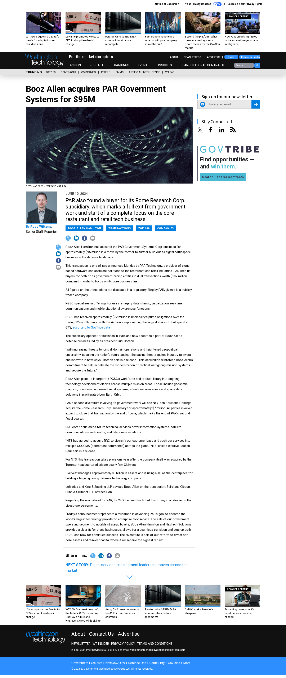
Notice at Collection (167, 4)
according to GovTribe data (91, 327)
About (174, 57)
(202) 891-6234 (110, 649)
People (105, 72)
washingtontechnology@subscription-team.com (158, 649)
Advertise (213, 57)
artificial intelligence (144, 72)
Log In (231, 57)
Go (257, 65)
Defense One (137, 663)
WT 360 (169, 72)
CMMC (120, 72)
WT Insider (101, 644)
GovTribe (174, 663)
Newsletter (80, 644)
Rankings (121, 65)
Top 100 (50, 72)
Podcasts (98, 65)
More (187, 663)
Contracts (68, 72)
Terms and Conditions (155, 644)
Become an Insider (250, 57)
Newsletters (192, 57)
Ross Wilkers (40, 227)
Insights (165, 65)
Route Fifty (157, 663)
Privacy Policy (123, 644)
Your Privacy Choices (198, 4)
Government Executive (86, 663)
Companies (88, 72)
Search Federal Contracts (203, 65)
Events (143, 65)
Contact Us (101, 634)
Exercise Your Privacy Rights (245, 4)
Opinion (75, 65)
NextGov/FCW (115, 663)
